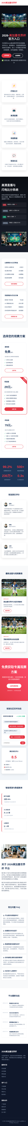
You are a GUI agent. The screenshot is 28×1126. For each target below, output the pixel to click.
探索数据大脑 (14, 316)
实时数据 (4, 1071)
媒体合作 (4, 1106)
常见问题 (4, 1089)
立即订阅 (14, 409)
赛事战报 (4, 1074)
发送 (23, 743)
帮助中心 (4, 1091)
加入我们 (4, 1112)
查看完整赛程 (14, 283)
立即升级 (14, 446)
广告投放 (4, 1104)
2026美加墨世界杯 (9, 3)
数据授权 (4, 1109)
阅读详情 (7, 610)
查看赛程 (17, 55)
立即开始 (14, 370)
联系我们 (4, 1094)
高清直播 (4, 1068)
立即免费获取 (14, 686)
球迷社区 (4, 1076)
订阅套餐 (4, 1086)
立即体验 (6, 55)
